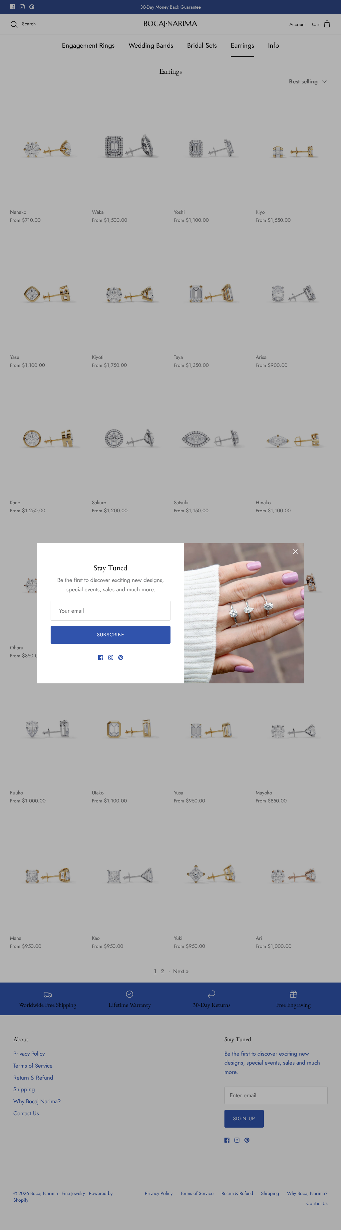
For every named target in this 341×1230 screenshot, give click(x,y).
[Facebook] (100, 657)
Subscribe (110, 634)
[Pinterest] (120, 657)
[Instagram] (110, 657)
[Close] (295, 551)
